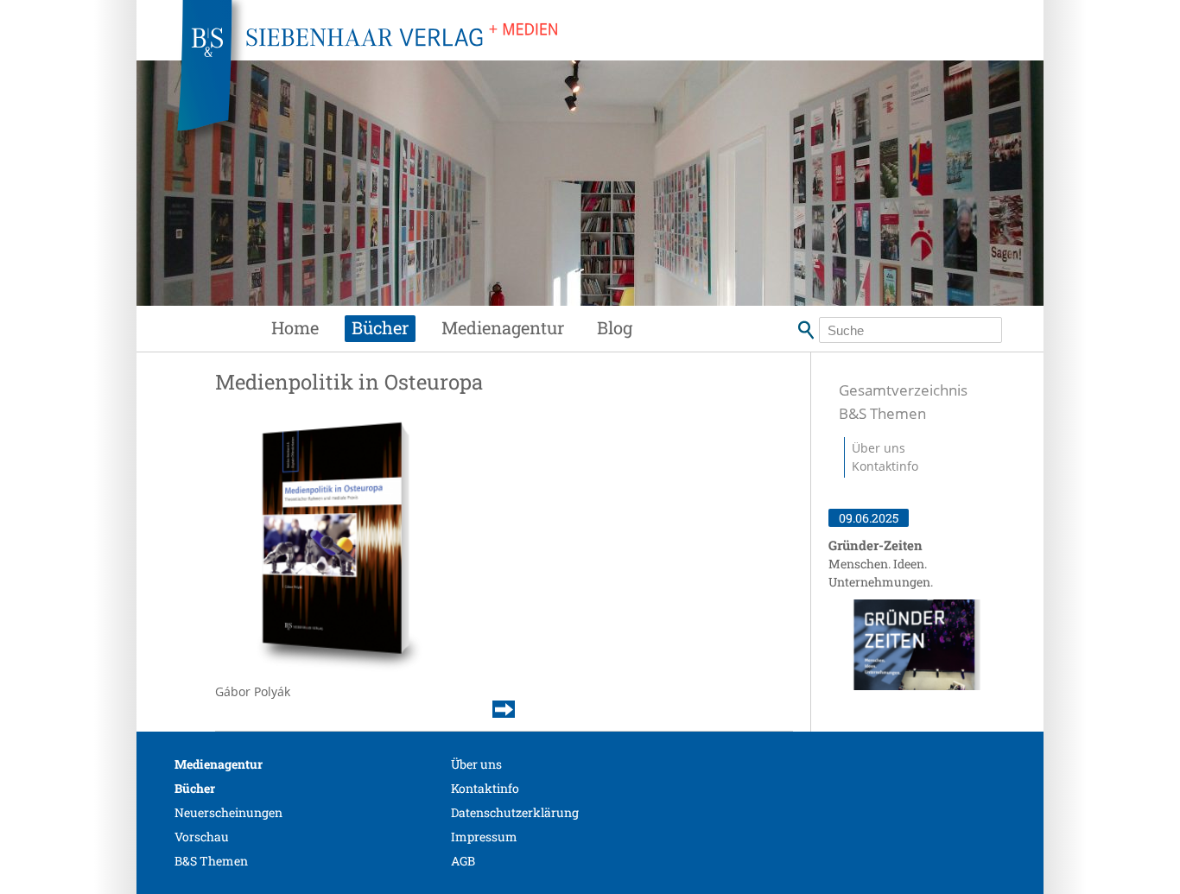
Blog (614, 327)
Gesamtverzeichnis (903, 390)
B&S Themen (882, 413)
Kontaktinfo (885, 466)
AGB (463, 861)
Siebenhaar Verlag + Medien (521, 77)
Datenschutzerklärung (515, 812)
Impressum (484, 836)
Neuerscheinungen (228, 812)
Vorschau (201, 836)
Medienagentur (502, 327)
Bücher (380, 327)
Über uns (878, 448)
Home (295, 327)
